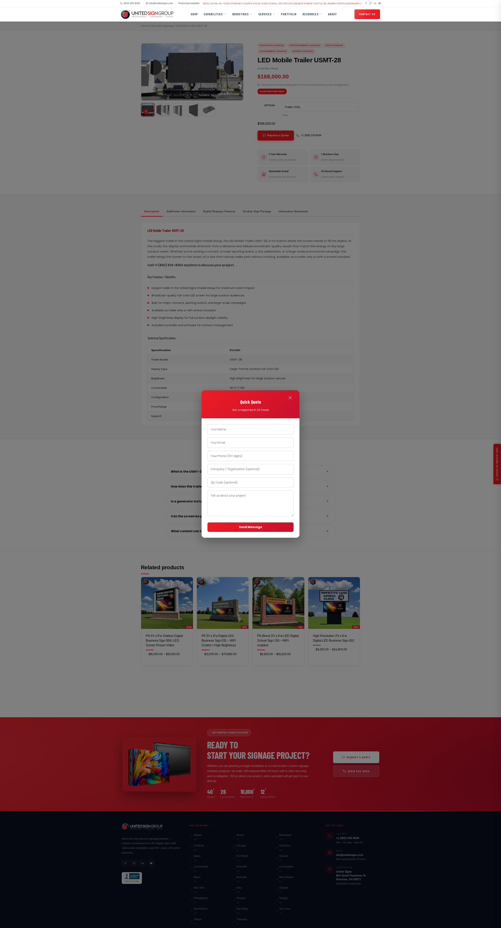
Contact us (367, 14)
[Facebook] (366, 3)
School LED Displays (246, 3)
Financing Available (188, 3)
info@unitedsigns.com (161, 3)
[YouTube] (379, 3)
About (332, 14)
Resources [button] (311, 14)
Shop (194, 14)
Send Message (250, 527)
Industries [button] (240, 14)
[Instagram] (370, 3)
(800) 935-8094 (131, 3)
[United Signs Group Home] (147, 14)
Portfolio (288, 14)
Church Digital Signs (221, 3)
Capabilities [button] (213, 14)
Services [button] (265, 14)
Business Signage (268, 3)
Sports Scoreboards (314, 3)
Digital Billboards (290, 3)
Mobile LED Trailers (337, 3)
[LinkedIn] (375, 3)
